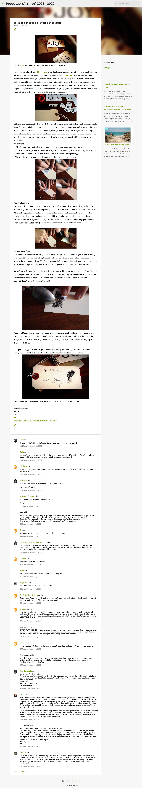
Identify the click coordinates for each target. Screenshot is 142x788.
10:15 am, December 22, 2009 (31, 460)
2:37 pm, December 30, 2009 (30, 665)
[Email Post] (15, 418)
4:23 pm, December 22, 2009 (30, 524)
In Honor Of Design (27, 496)
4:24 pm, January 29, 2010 (30, 746)
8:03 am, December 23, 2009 (30, 589)
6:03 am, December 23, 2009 (30, 564)
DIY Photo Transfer (40, 420)
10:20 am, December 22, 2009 (31, 474)
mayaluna (23, 583)
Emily (22, 452)
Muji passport (67, 75)
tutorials (52, 420)
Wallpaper (23, 480)
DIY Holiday (27, 420)
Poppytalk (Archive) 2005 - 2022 (30, 3)
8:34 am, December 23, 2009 (30, 603)
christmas (17, 420)
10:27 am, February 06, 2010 (30, 766)
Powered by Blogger (72, 781)
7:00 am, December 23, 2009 (30, 577)
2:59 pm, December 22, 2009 (30, 506)
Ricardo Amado (26, 671)
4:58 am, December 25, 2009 (30, 649)
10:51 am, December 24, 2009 (31, 637)
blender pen (42, 72)
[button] (15, 29)
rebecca (23, 752)
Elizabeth (23, 466)
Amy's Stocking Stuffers (29, 595)
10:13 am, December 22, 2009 (31, 446)
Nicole (22, 570)
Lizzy (22, 440)
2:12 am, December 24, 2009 (30, 621)
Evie (21, 530)
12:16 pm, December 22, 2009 (31, 490)
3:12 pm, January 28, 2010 (30, 688)
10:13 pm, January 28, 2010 (30, 719)
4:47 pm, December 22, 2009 (30, 536)
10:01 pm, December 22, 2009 (31, 552)
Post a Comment (20, 771)
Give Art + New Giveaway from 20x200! (117, 145)
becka (22, 694)
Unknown (23, 558)
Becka (21, 65)
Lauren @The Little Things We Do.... (33, 542)
